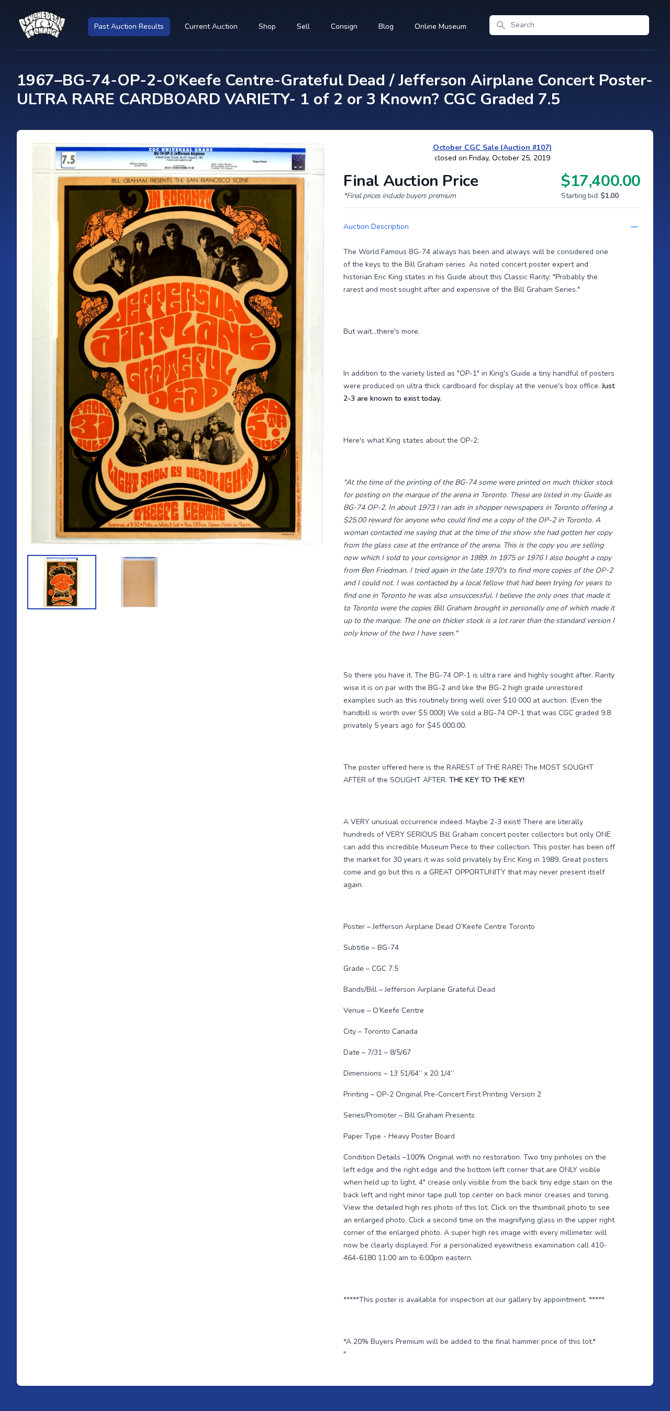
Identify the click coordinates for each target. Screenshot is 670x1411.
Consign (344, 26)
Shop (267, 26)
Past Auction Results (129, 26)
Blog (386, 26)
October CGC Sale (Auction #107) (492, 147)
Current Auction (211, 26)
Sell (303, 26)
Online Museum (440, 26)
